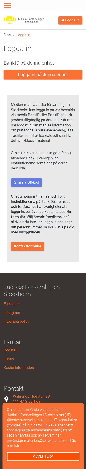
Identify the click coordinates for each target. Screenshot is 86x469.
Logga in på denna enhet (43, 74)
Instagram (12, 313)
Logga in (71, 20)
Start (7, 35)
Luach (9, 359)
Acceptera (43, 456)
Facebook (11, 304)
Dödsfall (10, 350)
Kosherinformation (19, 367)
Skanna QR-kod (26, 182)
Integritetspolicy (16, 321)
